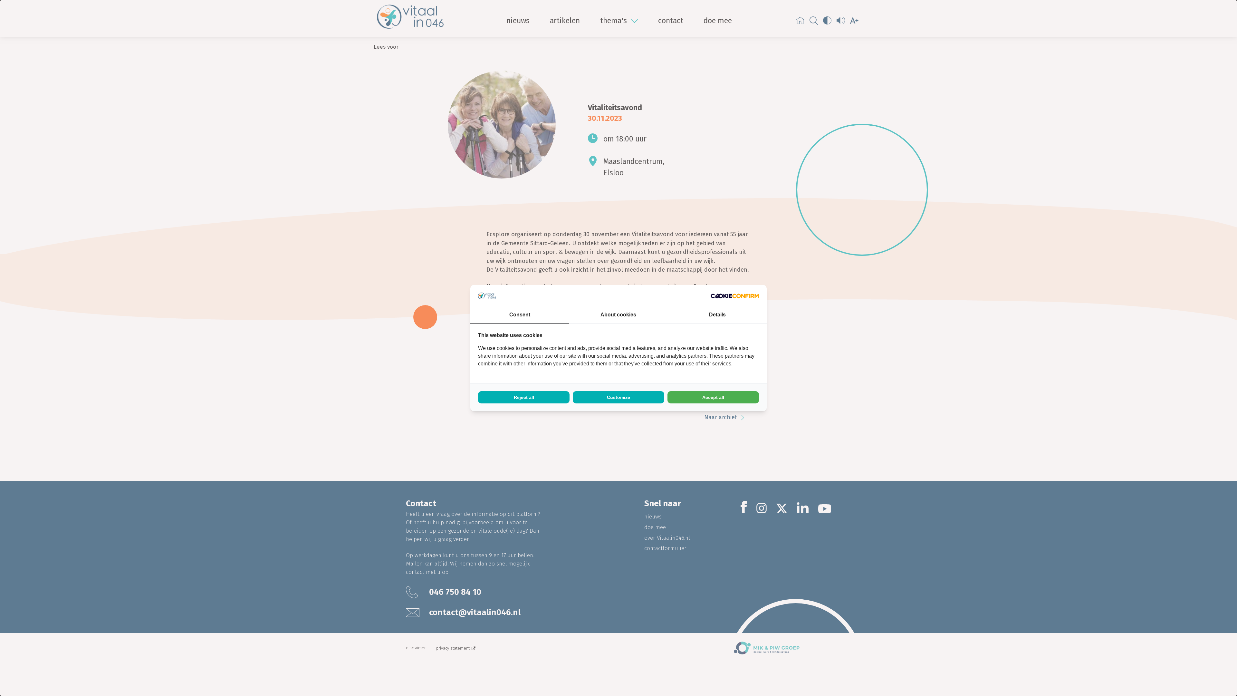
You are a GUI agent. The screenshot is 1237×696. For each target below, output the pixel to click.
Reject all (524, 397)
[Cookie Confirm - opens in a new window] (735, 296)
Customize (618, 397)
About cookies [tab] (618, 314)
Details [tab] (717, 314)
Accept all (713, 397)
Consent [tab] (519, 314)
